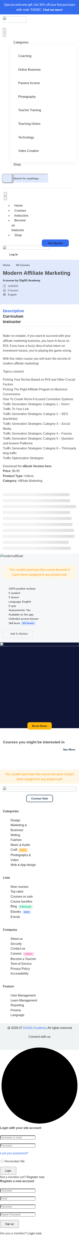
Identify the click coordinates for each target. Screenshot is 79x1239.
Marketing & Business (19, 827)
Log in (13, 254)
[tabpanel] (39, 406)
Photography (27, 96)
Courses (20, 210)
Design (15, 820)
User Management (23, 995)
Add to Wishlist (19, 633)
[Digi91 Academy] (14, 21)
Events (15, 916)
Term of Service (21, 963)
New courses (19, 886)
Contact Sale (39, 798)
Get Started (55, 243)
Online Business (29, 69)
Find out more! (53, 9)
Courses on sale (22, 896)
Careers (16, 953)
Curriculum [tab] (13, 316)
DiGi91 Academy (34, 1027)
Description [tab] (13, 311)
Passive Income (29, 83)
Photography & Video (21, 857)
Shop (17, 164)
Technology (26, 137)
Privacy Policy (20, 968)
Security (16, 943)
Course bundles (21, 901)
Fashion (16, 839)
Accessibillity (19, 973)
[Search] (7, 178)
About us (17, 938)
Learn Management (24, 1000)
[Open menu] (4, 30)
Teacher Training (29, 110)
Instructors (21, 215)
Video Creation (28, 150)
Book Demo (39, 725)
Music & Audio (20, 844)
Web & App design (23, 864)
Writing (15, 835)
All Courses (23, 265)
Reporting (17, 1005)
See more (69, 749)
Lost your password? (14, 1153)
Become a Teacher (23, 959)
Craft (14, 849)
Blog (14, 906)
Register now (35, 1177)
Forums (16, 1010)
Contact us (18, 948)
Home (18, 205)
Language (17, 1015)
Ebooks (16, 911)
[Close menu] (4, 35)
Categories (20, 42)
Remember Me (14, 1161)
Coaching (24, 56)
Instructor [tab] (12, 322)
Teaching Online (29, 123)
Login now (34, 1233)
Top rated (17, 891)
